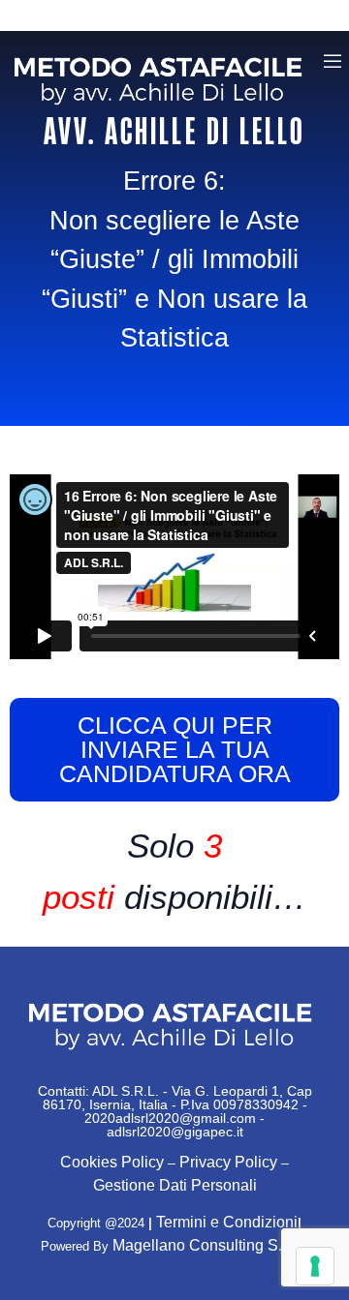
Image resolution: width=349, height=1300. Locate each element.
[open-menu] (332, 64)
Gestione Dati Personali (175, 1185)
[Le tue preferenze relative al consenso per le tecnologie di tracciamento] (315, 1266)
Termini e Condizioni (227, 1222)
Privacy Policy (228, 1162)
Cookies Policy (112, 1162)
